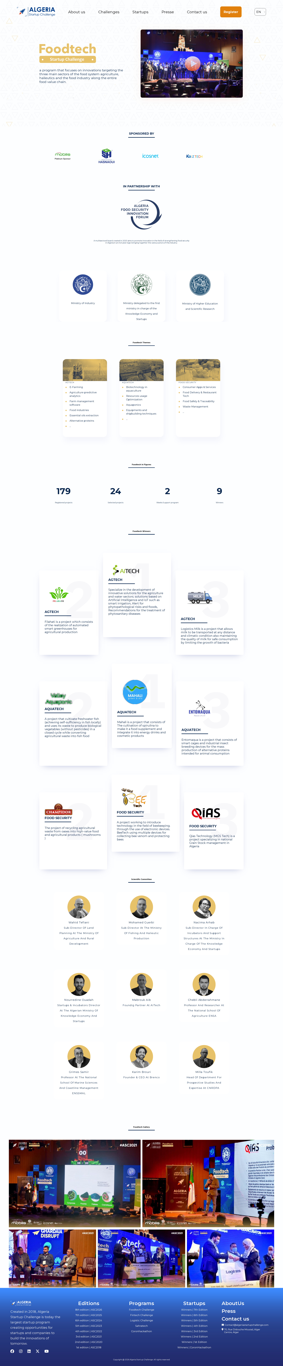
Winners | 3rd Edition (194, 1331)
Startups (140, 12)
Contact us (197, 12)
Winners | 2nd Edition (194, 1336)
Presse (168, 12)
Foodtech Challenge (141, 1309)
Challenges (108, 12)
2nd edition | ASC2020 (88, 1342)
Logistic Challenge (141, 1320)
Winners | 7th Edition (194, 1309)
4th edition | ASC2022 (88, 1331)
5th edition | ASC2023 (88, 1325)
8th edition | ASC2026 (88, 1309)
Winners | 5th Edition (194, 1320)
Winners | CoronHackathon (194, 1347)
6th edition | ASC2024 (88, 1320)
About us (76, 12)
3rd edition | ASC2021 (89, 1336)
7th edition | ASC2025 (88, 1315)
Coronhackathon (141, 1331)
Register (231, 12)
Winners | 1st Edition (194, 1342)
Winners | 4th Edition (194, 1325)
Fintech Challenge (141, 1315)
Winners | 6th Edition (194, 1315)
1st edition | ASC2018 (88, 1347)
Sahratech (141, 1325)
